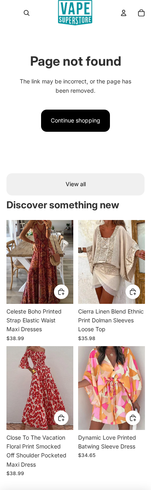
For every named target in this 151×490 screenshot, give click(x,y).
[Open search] (26, 13)
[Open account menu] (123, 13)
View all (76, 184)
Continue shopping (75, 120)
